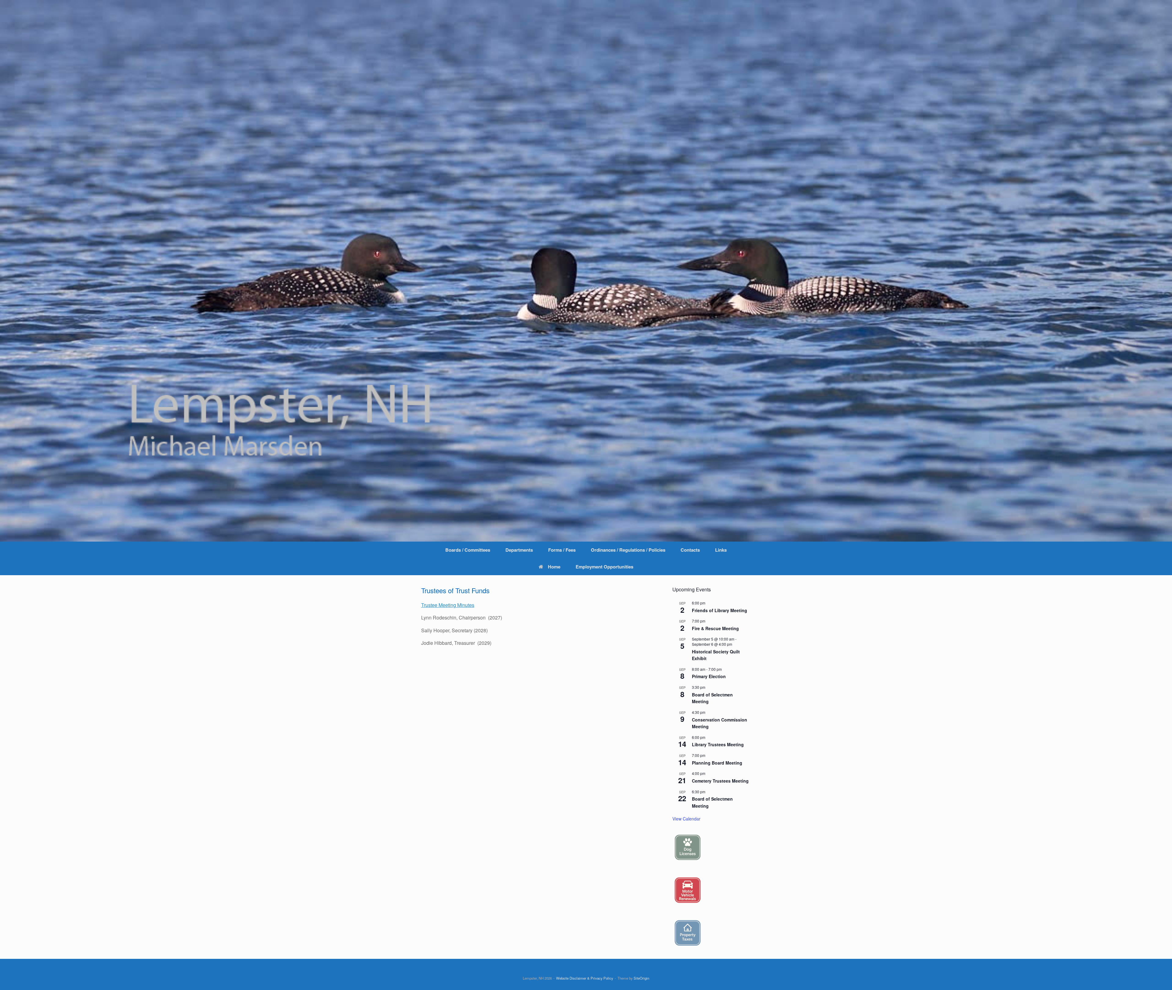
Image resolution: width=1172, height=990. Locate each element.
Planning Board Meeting (717, 763)
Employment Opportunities (604, 566)
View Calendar (686, 819)
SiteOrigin (641, 978)
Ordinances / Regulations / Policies (628, 549)
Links (721, 549)
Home (554, 566)
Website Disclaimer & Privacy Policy (584, 978)
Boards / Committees (467, 549)
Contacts (690, 549)
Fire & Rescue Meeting (715, 628)
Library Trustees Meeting (718, 744)
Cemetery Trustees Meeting (720, 781)
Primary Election (709, 676)
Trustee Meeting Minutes (447, 604)
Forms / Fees (562, 549)
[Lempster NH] (586, 271)
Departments (519, 549)
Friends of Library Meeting (719, 610)
